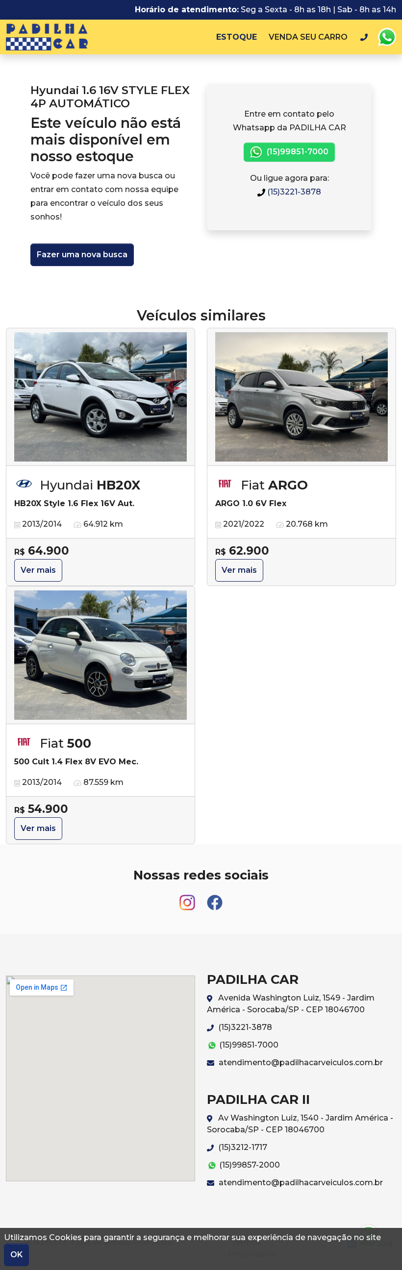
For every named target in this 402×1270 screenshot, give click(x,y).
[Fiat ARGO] (301, 397)
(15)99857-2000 (248, 1165)
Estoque (236, 37)
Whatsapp (386, 37)
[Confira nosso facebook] (214, 898)
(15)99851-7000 (296, 151)
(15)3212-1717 (241, 1147)
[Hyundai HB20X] (100, 397)
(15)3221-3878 (293, 191)
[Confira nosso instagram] (188, 898)
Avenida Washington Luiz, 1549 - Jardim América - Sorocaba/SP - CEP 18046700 (291, 1003)
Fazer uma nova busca (82, 254)
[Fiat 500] (100, 655)
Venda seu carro (308, 37)
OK (16, 1254)
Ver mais (38, 570)
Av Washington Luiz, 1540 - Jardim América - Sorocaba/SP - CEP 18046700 (300, 1123)
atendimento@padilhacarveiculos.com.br (300, 1062)
